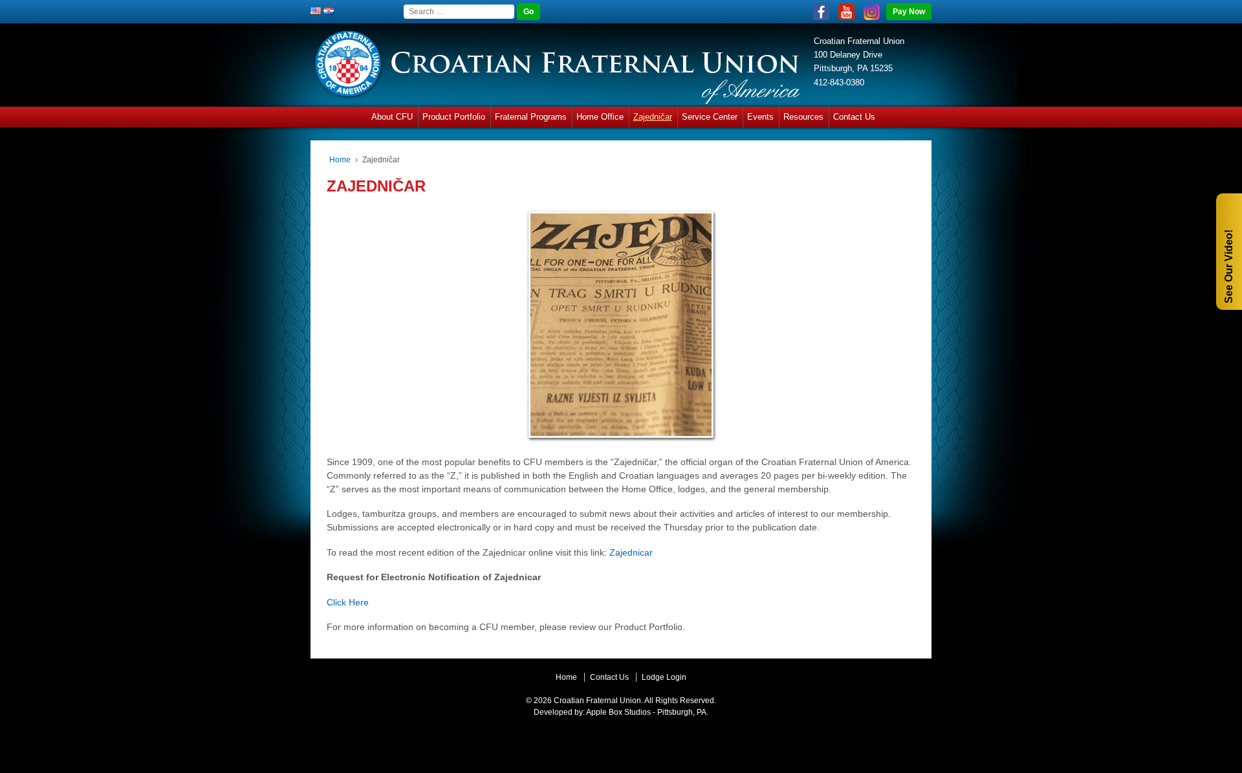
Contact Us (854, 117)
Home (340, 159)
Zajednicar (631, 552)
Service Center (709, 117)
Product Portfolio (453, 117)
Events (760, 117)
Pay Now (909, 11)
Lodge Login (664, 677)
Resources (803, 117)
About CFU (392, 117)
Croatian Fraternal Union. (597, 700)
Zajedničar (652, 117)
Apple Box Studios (618, 712)
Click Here (348, 602)
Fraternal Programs (531, 117)
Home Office (600, 117)
